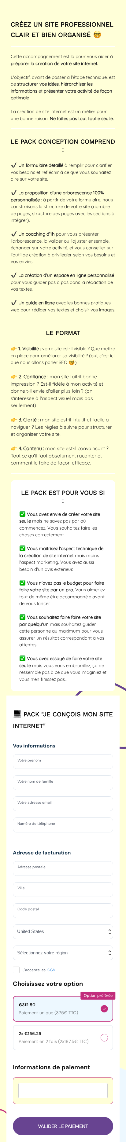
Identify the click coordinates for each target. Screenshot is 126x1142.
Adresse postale (34, 868)
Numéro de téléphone (39, 824)
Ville (22, 889)
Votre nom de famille (38, 782)
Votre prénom (31, 761)
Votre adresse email (37, 803)
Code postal (30, 910)
